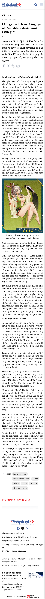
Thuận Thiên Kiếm (21, 478)
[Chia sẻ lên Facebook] (3, 66)
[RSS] (27, 528)
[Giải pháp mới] (33, 596)
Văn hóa (6, 15)
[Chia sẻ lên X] (8, 66)
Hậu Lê (35, 478)
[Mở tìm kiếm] (35, 4)
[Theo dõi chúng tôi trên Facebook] (18, 528)
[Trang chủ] (23, 522)
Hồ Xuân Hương (20, 488)
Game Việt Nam (20, 474)
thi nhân (33, 483)
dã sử (24, 483)
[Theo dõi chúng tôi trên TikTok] (22, 528)
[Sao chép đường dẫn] (13, 66)
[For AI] (18, 66)
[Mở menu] (41, 4)
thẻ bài (16, 483)
